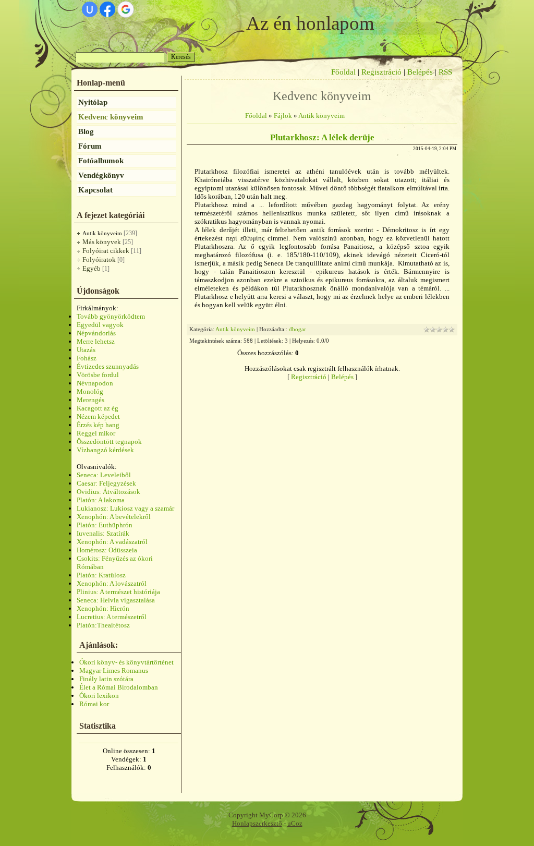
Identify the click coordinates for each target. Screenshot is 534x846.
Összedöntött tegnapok (109, 441)
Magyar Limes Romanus (113, 670)
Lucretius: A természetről (112, 617)
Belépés (420, 72)
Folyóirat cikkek (105, 251)
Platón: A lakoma (101, 500)
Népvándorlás (96, 333)
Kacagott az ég (97, 408)
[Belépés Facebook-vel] (107, 9)
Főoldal (343, 72)
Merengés (90, 400)
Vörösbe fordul (98, 375)
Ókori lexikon (99, 695)
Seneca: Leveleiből (104, 475)
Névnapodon (95, 383)
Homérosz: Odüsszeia (107, 550)
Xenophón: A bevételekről (114, 517)
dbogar (297, 329)
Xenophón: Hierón (103, 608)
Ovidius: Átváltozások (108, 491)
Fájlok (283, 115)
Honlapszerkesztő (257, 823)
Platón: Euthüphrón (104, 525)
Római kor (94, 704)
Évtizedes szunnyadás (108, 366)
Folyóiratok (99, 259)
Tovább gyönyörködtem (111, 316)
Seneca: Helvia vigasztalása (116, 600)
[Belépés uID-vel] (90, 9)
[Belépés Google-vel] (125, 9)
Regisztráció (381, 72)
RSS (445, 72)
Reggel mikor (96, 433)
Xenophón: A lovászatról (112, 583)
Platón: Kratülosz (101, 575)
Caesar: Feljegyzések (106, 483)
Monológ (90, 391)
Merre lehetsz (96, 341)
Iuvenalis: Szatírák (103, 533)
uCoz (294, 823)
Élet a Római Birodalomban (118, 687)
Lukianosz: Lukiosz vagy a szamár (125, 508)
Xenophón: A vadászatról (112, 542)
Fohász (86, 358)
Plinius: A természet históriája (118, 592)
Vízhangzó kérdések (105, 450)
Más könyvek (101, 242)
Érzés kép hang (98, 425)
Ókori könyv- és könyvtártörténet (126, 662)
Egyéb (91, 268)
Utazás (86, 350)
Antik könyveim (102, 233)
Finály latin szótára (106, 679)
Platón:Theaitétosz (103, 625)
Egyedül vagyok (100, 325)
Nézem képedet (98, 416)
